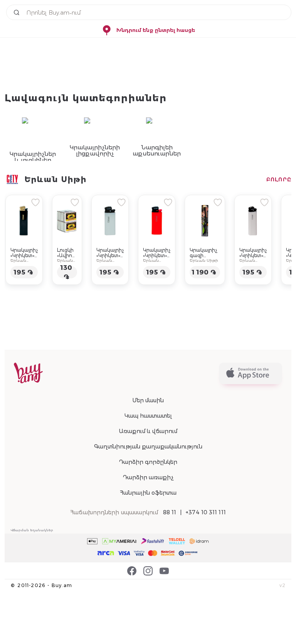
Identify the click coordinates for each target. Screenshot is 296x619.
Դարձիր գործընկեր (148, 461)
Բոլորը (278, 179)
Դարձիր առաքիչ (148, 477)
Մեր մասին (148, 400)
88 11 (170, 512)
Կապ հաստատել (148, 415)
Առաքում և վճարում (148, 431)
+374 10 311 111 (205, 512)
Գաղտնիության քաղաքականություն (148, 446)
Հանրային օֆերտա (148, 492)
